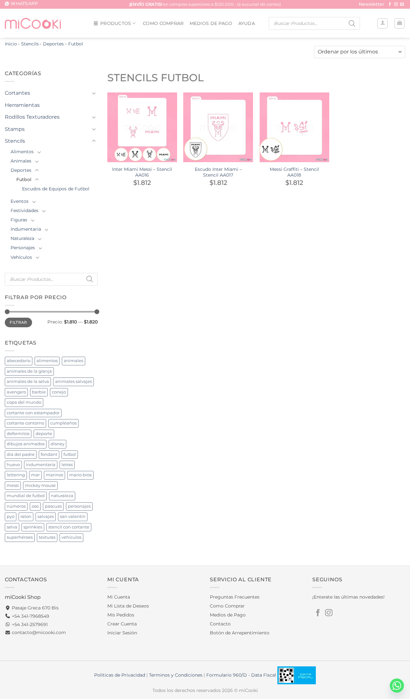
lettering (16, 475)
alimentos (47, 360)
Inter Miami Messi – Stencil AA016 (142, 172)
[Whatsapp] (397, 686)
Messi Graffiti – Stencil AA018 (294, 172)
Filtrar (18, 322)
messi (13, 485)
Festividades (24, 210)
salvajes (45, 516)
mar (35, 475)
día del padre (21, 454)
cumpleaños (63, 423)
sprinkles (32, 527)
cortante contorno (25, 423)
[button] (371, 4)
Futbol (23, 179)
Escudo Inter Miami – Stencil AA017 (218, 172)
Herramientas (22, 105)
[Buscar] (352, 23)
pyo (10, 516)
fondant (49, 454)
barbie (39, 392)
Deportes (53, 43)
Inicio (11, 43)
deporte (44, 433)
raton (25, 516)
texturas (47, 537)
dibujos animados (26, 443)
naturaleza (62, 495)
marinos (54, 475)
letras (67, 464)
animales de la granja (29, 371)
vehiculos (71, 537)
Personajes (23, 247)
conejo (59, 392)
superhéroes (20, 537)
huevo (13, 464)
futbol (69, 454)
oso (35, 506)
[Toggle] (94, 93)
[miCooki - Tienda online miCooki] (33, 23)
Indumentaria (26, 229)
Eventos (20, 201)
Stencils (30, 43)
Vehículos (21, 257)
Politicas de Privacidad (119, 675)
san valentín (73, 516)
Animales (21, 161)
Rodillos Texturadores (32, 117)
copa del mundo (24, 402)
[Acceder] (382, 23)
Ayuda (246, 23)
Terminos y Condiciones (175, 675)
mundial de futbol (26, 495)
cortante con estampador (33, 412)
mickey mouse (40, 485)
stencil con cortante (68, 527)
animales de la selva (28, 381)
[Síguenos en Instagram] (396, 4)
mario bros (80, 475)
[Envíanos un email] (402, 4)
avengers (16, 392)
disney (57, 443)
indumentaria (40, 464)
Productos (115, 23)
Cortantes (17, 93)
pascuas (53, 506)
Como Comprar (163, 23)
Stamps (15, 129)
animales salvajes (73, 381)
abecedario (18, 360)
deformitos (18, 433)
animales (73, 360)
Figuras (19, 220)
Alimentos (22, 152)
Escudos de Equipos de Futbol (55, 189)
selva (12, 527)
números (16, 506)
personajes (79, 506)
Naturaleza (22, 238)
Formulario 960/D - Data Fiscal (241, 675)
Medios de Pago (211, 23)
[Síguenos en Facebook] (390, 4)
